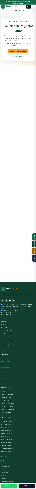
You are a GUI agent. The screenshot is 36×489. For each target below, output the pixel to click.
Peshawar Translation (7, 406)
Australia (3, 475)
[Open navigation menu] (33, 7)
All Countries (4, 460)
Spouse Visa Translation (8, 339)
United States (5, 472)
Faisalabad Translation (7, 403)
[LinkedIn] (6, 300)
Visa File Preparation (7, 348)
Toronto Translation (6, 442)
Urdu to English (5, 358)
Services (8, 10)
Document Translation (7, 331)
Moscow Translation (6, 427)
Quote (28, 6)
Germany (3, 478)
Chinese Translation (6, 379)
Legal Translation (6, 342)
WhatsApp (9, 485)
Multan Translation (6, 412)
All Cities (3, 391)
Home (2, 10)
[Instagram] (9, 300)
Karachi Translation (6, 397)
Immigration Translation (7, 337)
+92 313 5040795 (26, 1)
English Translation (6, 364)
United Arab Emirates (7, 481)
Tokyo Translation (6, 436)
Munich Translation (6, 439)
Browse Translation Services (18, 51)
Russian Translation (6, 376)
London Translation (6, 421)
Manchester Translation (7, 451)
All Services (4, 325)
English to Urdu (5, 361)
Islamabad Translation (7, 394)
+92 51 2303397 (20, 3)
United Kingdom (5, 466)
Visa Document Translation (8, 333)
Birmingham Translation (7, 448)
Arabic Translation (6, 370)
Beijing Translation (6, 430)
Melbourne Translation (7, 424)
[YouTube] (13, 300)
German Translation (6, 373)
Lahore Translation (6, 400)
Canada (3, 469)
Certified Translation (6, 328)
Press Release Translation (18, 10)
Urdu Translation (5, 367)
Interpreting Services (7, 345)
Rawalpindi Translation (7, 409)
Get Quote (27, 485)
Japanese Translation (7, 382)
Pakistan (3, 463)
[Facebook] (2, 300)
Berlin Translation (6, 445)
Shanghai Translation (7, 433)
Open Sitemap (18, 56)
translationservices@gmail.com (13, 1)
